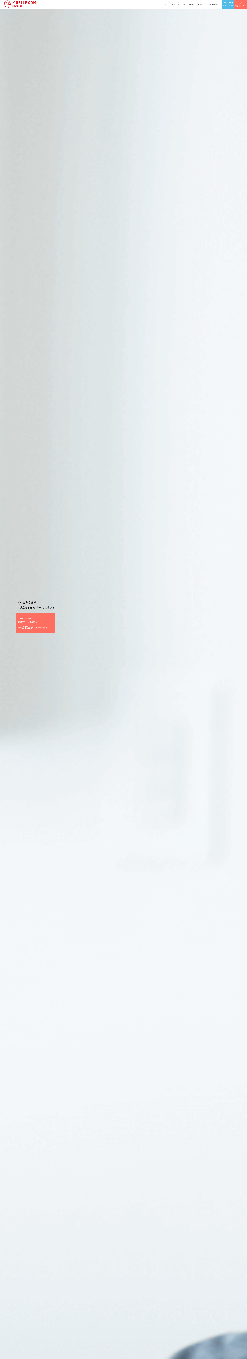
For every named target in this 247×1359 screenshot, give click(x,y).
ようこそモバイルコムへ (177, 4)
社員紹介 (201, 4)
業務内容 (191, 4)
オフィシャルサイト (213, 4)
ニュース (163, 4)
